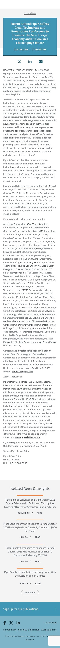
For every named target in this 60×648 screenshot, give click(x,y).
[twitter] (19, 61)
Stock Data (9, 630)
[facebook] (4, 623)
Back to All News (30, 13)
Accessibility (49, 630)
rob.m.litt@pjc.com (22, 371)
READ (39, 513)
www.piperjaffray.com (27, 437)
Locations (51, 623)
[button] (30, 609)
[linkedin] (30, 61)
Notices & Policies (29, 630)
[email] (41, 61)
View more (30, 592)
